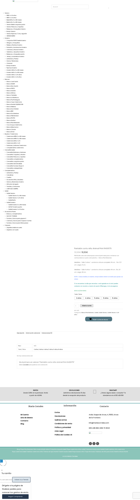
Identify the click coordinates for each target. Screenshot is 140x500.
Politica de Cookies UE (63, 435)
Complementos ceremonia (15, 148)
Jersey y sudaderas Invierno (15, 56)
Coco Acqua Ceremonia (14, 125)
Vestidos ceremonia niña (35, 451)
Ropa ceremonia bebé (19, 451)
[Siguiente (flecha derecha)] (136, 250)
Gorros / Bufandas (12, 61)
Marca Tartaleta (12, 95)
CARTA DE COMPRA (12, 189)
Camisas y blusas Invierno (15, 49)
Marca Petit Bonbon (13, 116)
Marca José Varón (12, 81)
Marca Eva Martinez (13, 113)
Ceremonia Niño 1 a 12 (13, 143)
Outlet (6, 191)
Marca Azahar (11, 120)
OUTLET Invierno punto (15, 207)
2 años (36, 349)
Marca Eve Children (13, 109)
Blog (22, 424)
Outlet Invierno (11, 202)
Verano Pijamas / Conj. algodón (17, 34)
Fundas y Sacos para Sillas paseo (17, 223)
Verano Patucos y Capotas (15, 27)
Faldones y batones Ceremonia (16, 145)
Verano (7, 13)
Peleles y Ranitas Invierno (14, 45)
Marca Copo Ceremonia (14, 102)
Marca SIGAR (11, 84)
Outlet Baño (12, 200)
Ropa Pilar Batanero (27, 449)
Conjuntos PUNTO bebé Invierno (16, 40)
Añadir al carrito (86, 305)
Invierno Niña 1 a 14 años (14, 75)
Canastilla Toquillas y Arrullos (16, 154)
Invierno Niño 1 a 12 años (14, 77)
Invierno (7, 38)
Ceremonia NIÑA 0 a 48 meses (16, 136)
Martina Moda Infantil (121, 451)
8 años (60, 349)
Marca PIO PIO (11, 118)
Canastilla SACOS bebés (14, 164)
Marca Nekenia (11, 106)
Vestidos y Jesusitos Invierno (15, 52)
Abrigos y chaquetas (13, 43)
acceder (25, 365)
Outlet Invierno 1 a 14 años (16, 209)
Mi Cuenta (24, 414)
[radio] (79, 298)
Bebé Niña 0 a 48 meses (14, 20)
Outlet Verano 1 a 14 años (16, 198)
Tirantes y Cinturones (13, 186)
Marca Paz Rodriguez (13, 100)
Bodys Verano (11, 31)
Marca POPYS (11, 88)
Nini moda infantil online (42, 449)
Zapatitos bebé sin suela (14, 227)
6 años (55, 349)
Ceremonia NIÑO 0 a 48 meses (16, 138)
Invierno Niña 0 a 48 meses (15, 70)
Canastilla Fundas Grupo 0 (15, 166)
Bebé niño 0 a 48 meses (14, 22)
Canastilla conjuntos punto (15, 161)
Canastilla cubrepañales (14, 168)
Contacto (24, 421)
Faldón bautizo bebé (65, 451)
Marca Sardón (11, 91)
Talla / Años (78, 294)
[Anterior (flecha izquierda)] (3, 250)
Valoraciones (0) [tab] (47, 333)
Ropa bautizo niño (78, 451)
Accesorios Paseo (10, 211)
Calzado (7, 225)
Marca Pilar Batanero (13, 122)
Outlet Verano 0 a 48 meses (17, 195)
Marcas (7, 79)
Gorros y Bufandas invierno (15, 182)
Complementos (10, 170)
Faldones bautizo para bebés (95, 449)
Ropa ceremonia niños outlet (76, 449)
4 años (46, 349)
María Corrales (72, 456)
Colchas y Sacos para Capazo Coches (19, 221)
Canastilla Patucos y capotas (16, 157)
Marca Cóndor (11, 129)
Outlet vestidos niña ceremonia (115, 449)
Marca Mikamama (12, 127)
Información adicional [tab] (33, 333)
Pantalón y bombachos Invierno (17, 47)
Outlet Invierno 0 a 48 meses (17, 205)
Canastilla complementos (15, 159)
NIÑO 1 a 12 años (11, 18)
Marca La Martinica (13, 97)
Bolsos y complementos (14, 214)
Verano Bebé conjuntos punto (16, 24)
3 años (41, 349)
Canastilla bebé (10, 150)
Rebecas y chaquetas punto (15, 54)
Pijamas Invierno (12, 68)
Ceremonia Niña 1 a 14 (13, 141)
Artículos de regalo (12, 184)
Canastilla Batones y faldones (16, 152)
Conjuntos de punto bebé (58, 449)
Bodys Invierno (11, 65)
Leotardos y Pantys (12, 59)
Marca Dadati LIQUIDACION (15, 104)
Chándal (9, 63)
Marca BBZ (10, 111)
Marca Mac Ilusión (12, 86)
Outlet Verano (11, 193)
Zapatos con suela (12, 230)
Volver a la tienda (21, 480)
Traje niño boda (90, 451)
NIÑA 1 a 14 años (11, 15)
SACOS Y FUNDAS (12, 216)
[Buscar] (86, 7)
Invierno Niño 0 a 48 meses (15, 72)
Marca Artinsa (11, 93)
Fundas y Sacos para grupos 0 (16, 218)
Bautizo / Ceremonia (11, 134)
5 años (50, 349)
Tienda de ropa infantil (51, 451)
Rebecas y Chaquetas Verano (16, 29)
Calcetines (10, 175)
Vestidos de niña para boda (105, 451)
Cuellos (9, 177)
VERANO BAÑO (11, 36)
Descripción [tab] (20, 333)
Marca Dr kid (10, 132)
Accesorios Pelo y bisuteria (15, 179)
